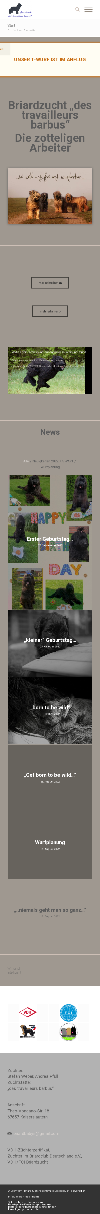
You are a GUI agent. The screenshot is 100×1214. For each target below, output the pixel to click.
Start (11, 25)
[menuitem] (75, 9)
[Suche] (75, 9)
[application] (50, 370)
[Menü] (86, 9)
